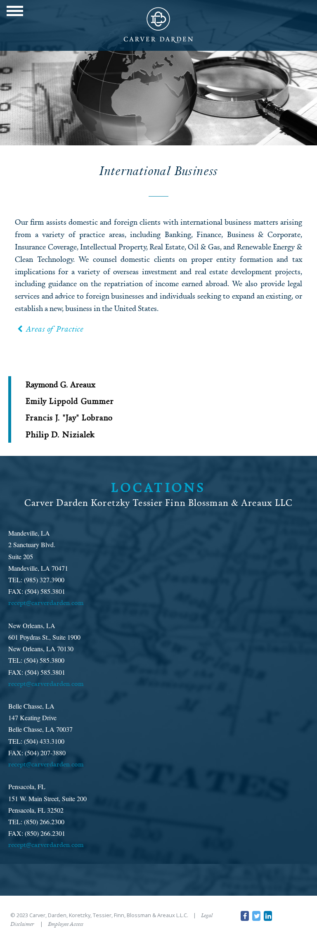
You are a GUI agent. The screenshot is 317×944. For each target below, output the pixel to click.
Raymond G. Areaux (60, 384)
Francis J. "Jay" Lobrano (69, 417)
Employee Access (65, 923)
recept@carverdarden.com (46, 602)
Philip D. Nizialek (60, 434)
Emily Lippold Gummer (70, 400)
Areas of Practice (54, 329)
